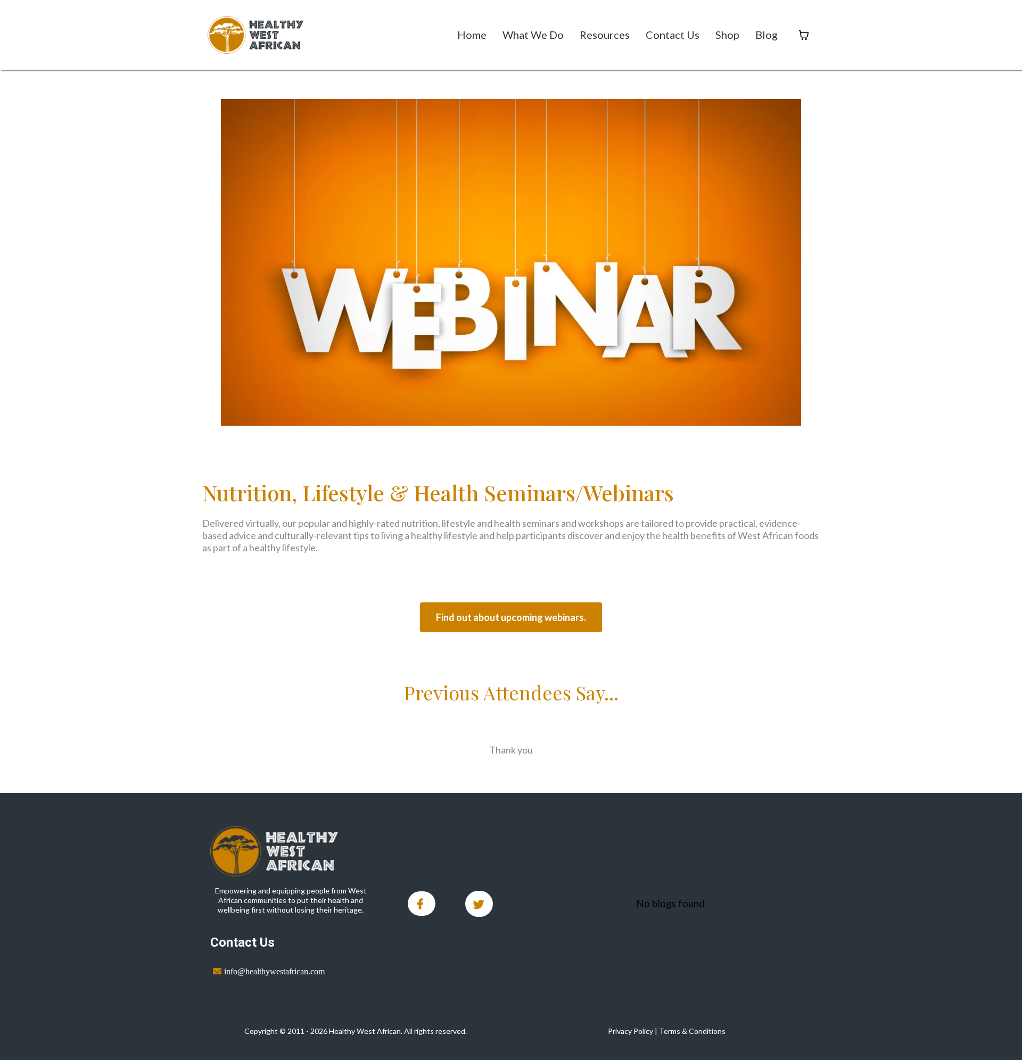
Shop (727, 34)
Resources (605, 34)
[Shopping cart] (803, 35)
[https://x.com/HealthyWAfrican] (479, 904)
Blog (766, 34)
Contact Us (672, 34)
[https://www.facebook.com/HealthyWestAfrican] (421, 903)
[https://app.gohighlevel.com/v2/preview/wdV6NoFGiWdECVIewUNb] (291, 851)
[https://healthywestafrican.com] (255, 35)
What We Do (533, 34)
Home (472, 34)
